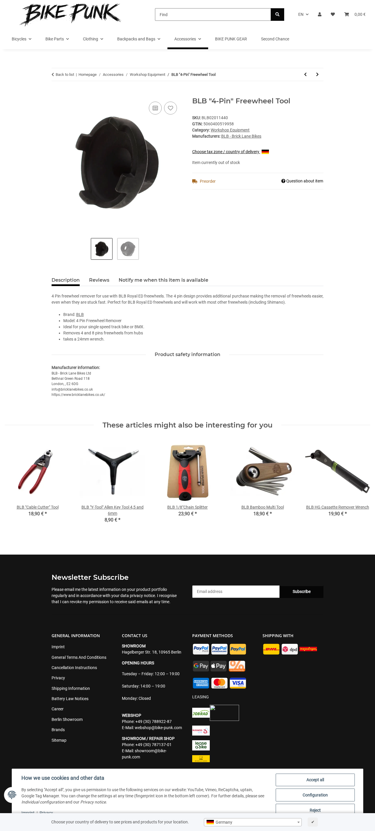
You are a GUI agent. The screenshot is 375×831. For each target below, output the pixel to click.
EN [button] (301, 14)
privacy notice (142, 595)
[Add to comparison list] (155, 108)
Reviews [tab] (99, 280)
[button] (319, 14)
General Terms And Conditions (79, 657)
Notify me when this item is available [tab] (163, 280)
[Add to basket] (56, 93)
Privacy (46, 813)
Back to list (65, 74)
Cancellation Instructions (74, 667)
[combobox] (253, 822)
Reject (315, 810)
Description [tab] (66, 280)
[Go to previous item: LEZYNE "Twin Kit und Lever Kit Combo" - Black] (305, 74)
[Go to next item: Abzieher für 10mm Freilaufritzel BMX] (317, 74)
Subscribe (302, 591)
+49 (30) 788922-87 (153, 721)
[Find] (277, 14)
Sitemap (59, 740)
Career (58, 709)
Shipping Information (71, 688)
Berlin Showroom (67, 719)
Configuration (315, 795)
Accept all (315, 779)
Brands (58, 729)
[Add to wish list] (170, 108)
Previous (14, 485)
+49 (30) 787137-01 (153, 744)
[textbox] (252, 822)
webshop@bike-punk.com (158, 727)
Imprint (28, 813)
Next (361, 485)
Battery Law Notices (70, 698)
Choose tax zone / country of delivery (226, 151)
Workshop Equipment (230, 130)
